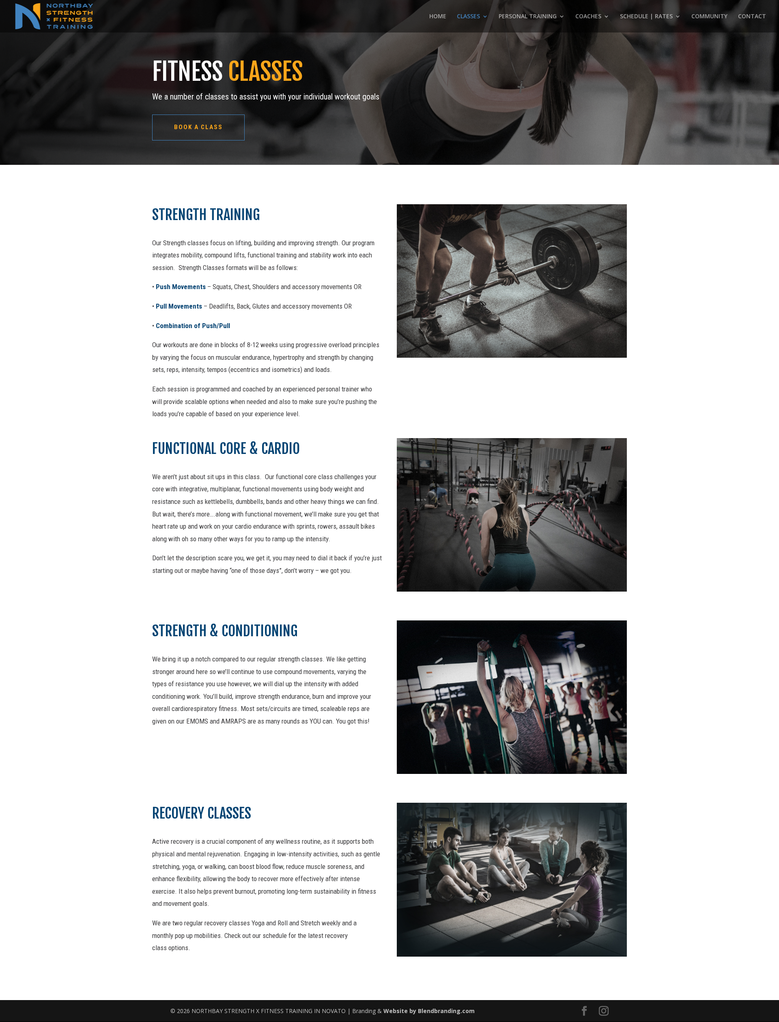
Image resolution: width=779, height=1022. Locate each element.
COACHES (588, 16)
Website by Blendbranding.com (429, 1011)
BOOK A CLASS (198, 127)
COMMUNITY (709, 16)
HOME (437, 16)
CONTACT (752, 16)
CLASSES (468, 16)
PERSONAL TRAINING (528, 16)
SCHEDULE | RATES (646, 16)
